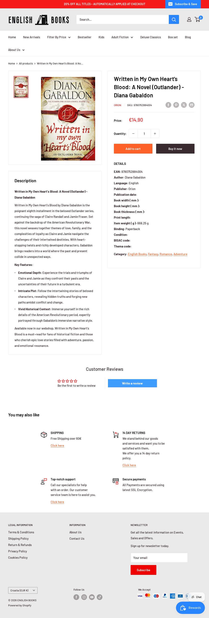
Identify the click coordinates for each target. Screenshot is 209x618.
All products (26, 63)
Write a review (132, 383)
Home (12, 37)
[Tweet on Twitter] (184, 104)
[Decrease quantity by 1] (133, 133)
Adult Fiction (120, 37)
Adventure (180, 254)
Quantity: (120, 133)
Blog (188, 37)
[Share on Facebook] (168, 104)
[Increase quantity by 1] (155, 133)
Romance (166, 254)
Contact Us (76, 538)
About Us (14, 50)
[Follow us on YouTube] (92, 597)
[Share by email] (192, 104)
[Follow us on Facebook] (76, 597)
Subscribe (143, 570)
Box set (173, 37)
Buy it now (175, 149)
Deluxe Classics (150, 37)
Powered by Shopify (19, 605)
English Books (137, 254)
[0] (197, 19)
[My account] (189, 19)
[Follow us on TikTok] (99, 597)
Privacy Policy (17, 551)
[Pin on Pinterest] (176, 104)
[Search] (174, 19)
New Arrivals (31, 37)
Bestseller (84, 37)
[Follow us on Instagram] (84, 597)
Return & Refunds (20, 545)
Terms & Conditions (21, 532)
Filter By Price (56, 37)
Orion (117, 105)
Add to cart (133, 149)
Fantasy (153, 254)
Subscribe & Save (186, 4)
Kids (101, 37)
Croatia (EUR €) (19, 590)
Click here (57, 445)
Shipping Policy (18, 538)
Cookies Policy (18, 557)
